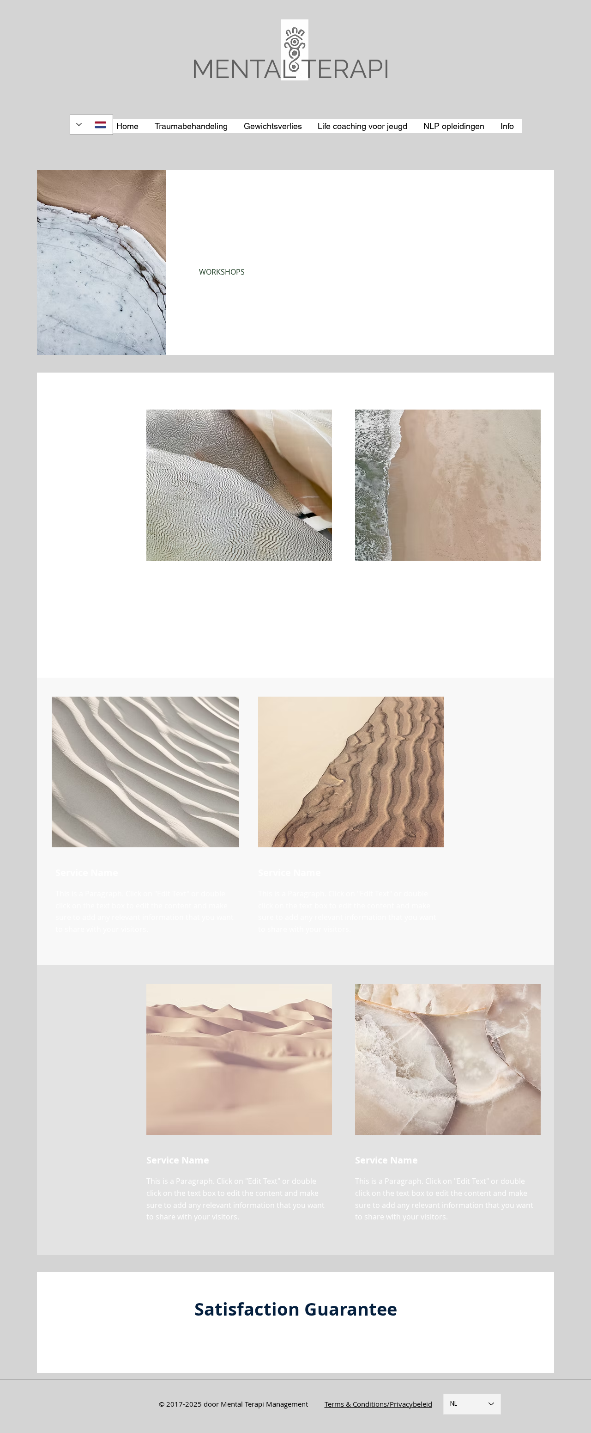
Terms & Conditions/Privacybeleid (378, 1404)
